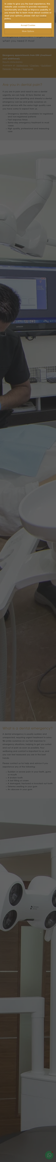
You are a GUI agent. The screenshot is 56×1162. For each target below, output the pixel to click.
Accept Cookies (28, 25)
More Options (28, 31)
